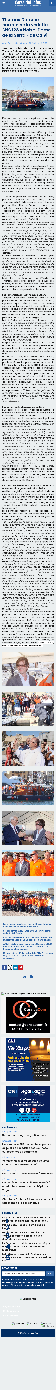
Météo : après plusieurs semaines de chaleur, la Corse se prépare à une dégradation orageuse (23, 1236)
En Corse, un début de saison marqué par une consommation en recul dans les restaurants (26, 1246)
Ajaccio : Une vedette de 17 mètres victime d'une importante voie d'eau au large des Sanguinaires (27, 938)
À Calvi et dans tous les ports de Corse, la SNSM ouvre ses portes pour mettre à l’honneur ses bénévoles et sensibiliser (27, 946)
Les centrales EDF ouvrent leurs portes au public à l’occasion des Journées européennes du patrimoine (26, 1148)
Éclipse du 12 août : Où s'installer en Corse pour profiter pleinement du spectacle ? (26, 1219)
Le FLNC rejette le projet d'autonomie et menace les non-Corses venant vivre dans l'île (26, 1257)
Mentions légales (11, 1311)
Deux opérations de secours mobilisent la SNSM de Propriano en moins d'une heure (27, 925)
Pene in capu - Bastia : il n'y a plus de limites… (23, 1226)
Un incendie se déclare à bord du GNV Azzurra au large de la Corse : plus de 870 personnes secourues (28, 955)
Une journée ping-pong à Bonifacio (24, 1135)
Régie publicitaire (11, 1306)
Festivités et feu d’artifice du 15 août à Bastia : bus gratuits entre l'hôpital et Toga (26, 1186)
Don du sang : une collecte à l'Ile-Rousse (27, 1173)
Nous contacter (10, 1315)
